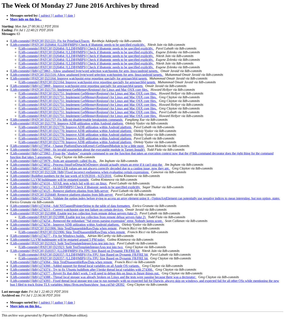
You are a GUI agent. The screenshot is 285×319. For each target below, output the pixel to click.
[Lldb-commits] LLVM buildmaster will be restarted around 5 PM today (58, 239)
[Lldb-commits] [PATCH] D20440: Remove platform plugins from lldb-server (61, 194)
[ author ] (59, 15)
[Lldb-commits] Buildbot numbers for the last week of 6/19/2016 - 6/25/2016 (61, 176)
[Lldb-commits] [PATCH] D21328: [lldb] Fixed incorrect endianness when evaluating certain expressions (79, 172)
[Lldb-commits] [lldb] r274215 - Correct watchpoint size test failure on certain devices (67, 209)
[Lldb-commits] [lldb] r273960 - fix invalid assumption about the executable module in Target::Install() (77, 149)
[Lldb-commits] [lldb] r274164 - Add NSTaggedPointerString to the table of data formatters (70, 206)
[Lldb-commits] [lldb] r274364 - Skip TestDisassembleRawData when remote (61, 262)
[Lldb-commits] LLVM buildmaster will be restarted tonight (49, 179)
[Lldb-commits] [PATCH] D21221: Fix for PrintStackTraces (50, 41)
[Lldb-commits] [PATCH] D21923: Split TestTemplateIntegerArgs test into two (62, 243)
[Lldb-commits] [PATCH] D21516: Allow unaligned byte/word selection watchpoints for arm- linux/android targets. (86, 74)
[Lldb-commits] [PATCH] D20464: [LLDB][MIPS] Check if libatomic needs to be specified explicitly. (78, 44)
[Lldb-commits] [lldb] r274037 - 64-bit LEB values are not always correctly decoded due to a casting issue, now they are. (90, 168)
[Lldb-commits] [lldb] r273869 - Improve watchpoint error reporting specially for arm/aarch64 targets (77, 86)
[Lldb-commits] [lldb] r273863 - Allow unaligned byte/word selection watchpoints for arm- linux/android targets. (84, 71)
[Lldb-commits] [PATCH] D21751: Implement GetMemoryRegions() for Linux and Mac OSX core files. (79, 89)
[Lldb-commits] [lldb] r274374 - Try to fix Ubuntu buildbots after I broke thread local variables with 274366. (82, 269)
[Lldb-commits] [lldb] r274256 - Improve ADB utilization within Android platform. (65, 224)
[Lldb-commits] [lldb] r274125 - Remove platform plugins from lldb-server (59, 191)
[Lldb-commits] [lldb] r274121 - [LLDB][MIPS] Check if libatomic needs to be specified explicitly (75, 187)
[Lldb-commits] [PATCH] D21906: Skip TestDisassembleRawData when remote (63, 228)
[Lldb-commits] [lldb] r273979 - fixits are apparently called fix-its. (53, 161)
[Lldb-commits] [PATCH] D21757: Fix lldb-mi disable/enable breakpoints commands (66, 119)
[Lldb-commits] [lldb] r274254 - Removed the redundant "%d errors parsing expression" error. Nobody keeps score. (86, 221)
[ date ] (70, 15)
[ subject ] (45, 15)
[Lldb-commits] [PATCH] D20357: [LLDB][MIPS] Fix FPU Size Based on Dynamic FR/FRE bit (75, 251)
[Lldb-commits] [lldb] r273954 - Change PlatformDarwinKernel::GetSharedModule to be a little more (77, 146)
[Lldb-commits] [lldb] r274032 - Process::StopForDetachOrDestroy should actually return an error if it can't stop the (86, 164)
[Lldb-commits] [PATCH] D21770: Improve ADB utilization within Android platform (67, 123)
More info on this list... (26, 19)
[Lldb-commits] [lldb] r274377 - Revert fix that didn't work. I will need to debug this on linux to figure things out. (85, 273)
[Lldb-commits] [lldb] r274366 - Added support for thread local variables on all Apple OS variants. (75, 266)
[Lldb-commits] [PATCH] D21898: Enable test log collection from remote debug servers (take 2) (74, 213)
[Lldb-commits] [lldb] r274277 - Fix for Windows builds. (48, 236)
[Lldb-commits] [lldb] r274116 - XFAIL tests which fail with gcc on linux (58, 183)
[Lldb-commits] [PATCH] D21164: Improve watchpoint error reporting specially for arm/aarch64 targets (79, 78)
